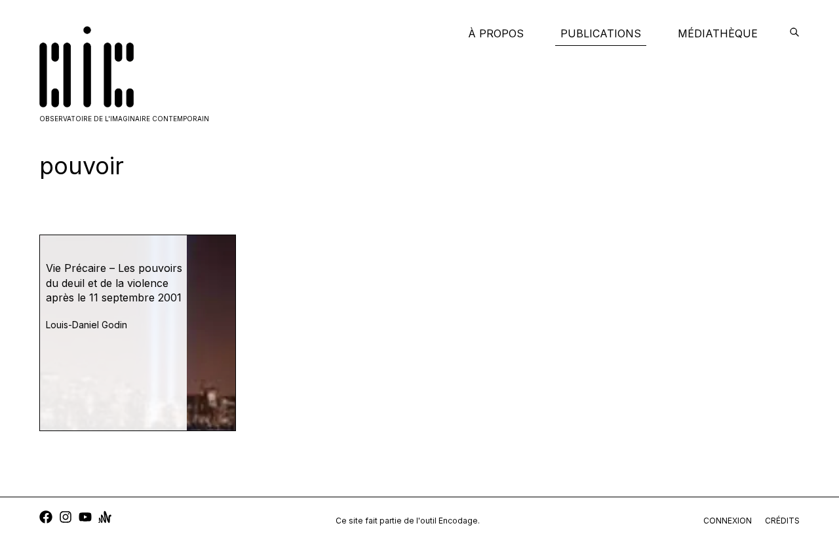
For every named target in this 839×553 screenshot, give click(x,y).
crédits (782, 520)
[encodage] (794, 33)
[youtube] (85, 518)
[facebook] (45, 518)
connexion (727, 520)
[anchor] (104, 518)
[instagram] (65, 518)
